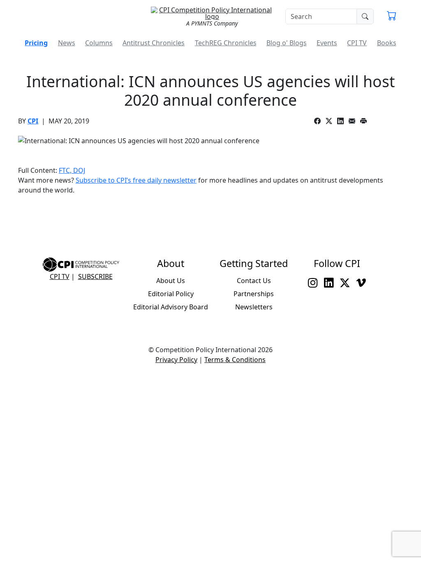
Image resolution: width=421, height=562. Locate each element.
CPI (33, 120)
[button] (391, 16)
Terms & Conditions (235, 359)
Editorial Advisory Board (170, 306)
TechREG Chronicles (226, 42)
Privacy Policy (176, 359)
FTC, (66, 170)
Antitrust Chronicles (154, 42)
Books (386, 42)
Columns (99, 42)
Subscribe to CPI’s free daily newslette (135, 180)
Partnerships (254, 293)
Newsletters (254, 306)
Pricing (36, 42)
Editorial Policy (171, 293)
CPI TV (357, 42)
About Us (170, 280)
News (66, 42)
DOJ (79, 170)
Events (327, 42)
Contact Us (254, 280)
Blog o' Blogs (286, 42)
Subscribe (95, 276)
